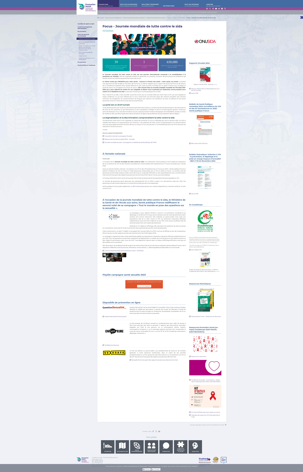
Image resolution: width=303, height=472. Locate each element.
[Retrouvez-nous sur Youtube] (215, 8)
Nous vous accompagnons (113, 17)
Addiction (195, 451)
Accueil (101, 17)
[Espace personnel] (221, 8)
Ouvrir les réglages (144, 286)
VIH (110, 188)
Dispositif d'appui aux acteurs (181, 450)
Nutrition (107, 451)
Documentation (122, 451)
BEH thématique (138, 186)
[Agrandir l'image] (144, 44)
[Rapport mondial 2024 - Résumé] (205, 74)
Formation (166, 451)
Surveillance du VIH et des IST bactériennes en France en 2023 (147, 169)
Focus (169, 17)
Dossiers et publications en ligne (156, 17)
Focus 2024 (181, 17)
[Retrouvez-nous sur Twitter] (209, 8)
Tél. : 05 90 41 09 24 (97, 461)
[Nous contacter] (206, 8)
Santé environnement (136, 450)
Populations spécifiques (151, 450)
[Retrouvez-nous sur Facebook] (212, 8)
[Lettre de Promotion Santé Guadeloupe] (218, 8)
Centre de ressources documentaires (134, 17)
